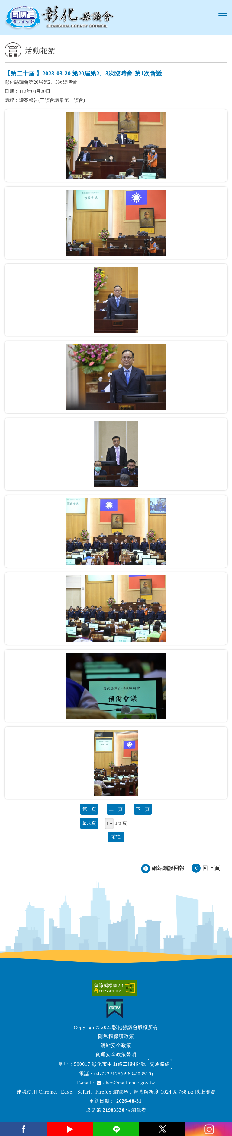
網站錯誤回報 (168, 868)
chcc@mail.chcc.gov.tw (128, 1082)
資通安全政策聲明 (116, 1054)
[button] (222, 14)
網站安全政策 (116, 1045)
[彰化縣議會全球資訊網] (59, 17)
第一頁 (89, 809)
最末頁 (89, 823)
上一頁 (116, 809)
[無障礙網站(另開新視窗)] (116, 988)
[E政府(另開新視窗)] (116, 1008)
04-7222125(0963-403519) (123, 1073)
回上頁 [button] (211, 868)
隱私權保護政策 (116, 1036)
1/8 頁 (121, 823)
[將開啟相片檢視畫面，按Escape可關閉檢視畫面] (116, 145)
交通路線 (160, 1064)
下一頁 (143, 809)
